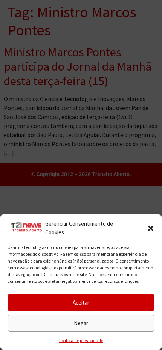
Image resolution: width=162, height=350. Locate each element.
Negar (81, 323)
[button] (150, 228)
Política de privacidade (81, 340)
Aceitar (81, 302)
